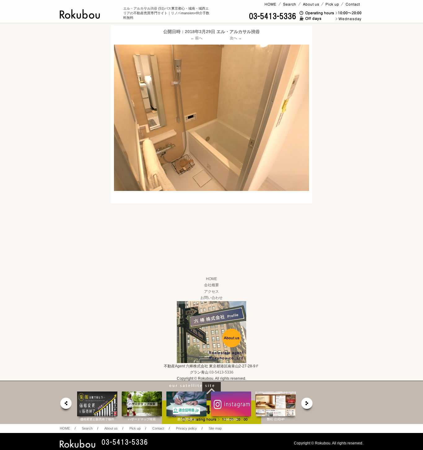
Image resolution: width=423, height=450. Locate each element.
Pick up (135, 428)
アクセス (211, 291)
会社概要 (211, 285)
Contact (158, 428)
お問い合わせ (211, 298)
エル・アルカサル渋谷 (238, 31)
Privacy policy (186, 428)
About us (111, 428)
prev (66, 405)
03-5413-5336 (221, 372)
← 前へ (196, 38)
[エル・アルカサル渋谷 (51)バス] (211, 118)
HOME (211, 279)
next (307, 405)
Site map (215, 428)
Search (87, 428)
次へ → (236, 38)
